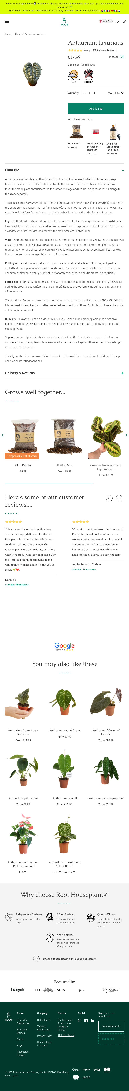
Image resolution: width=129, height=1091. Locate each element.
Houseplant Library (23, 1053)
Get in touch (43, 1019)
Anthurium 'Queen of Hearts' (106, 732)
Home (8, 33)
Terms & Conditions (43, 1028)
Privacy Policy (44, 1035)
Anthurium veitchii (64, 798)
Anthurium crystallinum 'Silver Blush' (64, 864)
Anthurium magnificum (64, 730)
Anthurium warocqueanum (106, 798)
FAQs (20, 1045)
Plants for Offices (22, 1031)
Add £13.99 (112, 153)
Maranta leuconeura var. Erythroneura (106, 467)
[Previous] (3, 436)
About (20, 1039)
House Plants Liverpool (44, 1044)
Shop (18, 33)
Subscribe (108, 1038)
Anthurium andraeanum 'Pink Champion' (23, 864)
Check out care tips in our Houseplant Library (69, 958)
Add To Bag (95, 108)
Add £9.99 (72, 147)
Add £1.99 (91, 153)
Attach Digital (11, 1075)
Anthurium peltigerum (23, 798)
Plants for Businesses (23, 1021)
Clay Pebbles (23, 465)
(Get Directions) (66, 1035)
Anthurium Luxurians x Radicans (23, 732)
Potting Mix (64, 465)
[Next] (126, 436)
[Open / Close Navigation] (7, 21)
